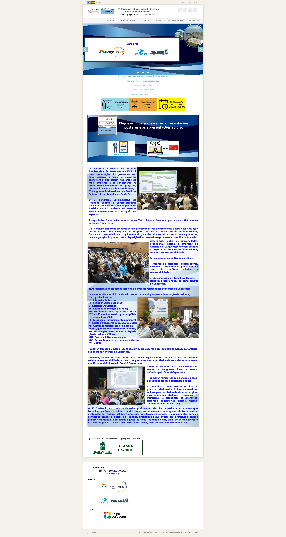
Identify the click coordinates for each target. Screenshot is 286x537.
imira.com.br (193, 533)
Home (112, 20)
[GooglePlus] (195, 10)
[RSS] (180, 10)
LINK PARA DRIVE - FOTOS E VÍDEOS (143, 94)
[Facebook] (190, 10)
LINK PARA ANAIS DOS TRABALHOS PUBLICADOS (143, 81)
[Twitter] (185, 10)
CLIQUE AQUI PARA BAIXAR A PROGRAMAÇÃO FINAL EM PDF (143, 76)
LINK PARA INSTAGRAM (143, 85)
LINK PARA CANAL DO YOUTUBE (143, 90)
